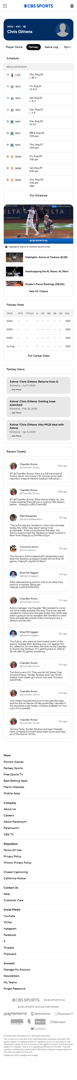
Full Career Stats (38, 356)
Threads (9, 948)
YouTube (9, 916)
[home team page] (12, 75)
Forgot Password (14, 989)
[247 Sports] (15, 1013)
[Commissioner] (20, 1020)
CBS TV (9, 834)
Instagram (10, 928)
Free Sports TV (13, 774)
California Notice (15, 878)
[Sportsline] (40, 1013)
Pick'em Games (13, 762)
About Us (10, 809)
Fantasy (33, 47)
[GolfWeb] (38, 1029)
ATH (17, 86)
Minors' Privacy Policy (18, 863)
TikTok (8, 922)
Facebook (10, 935)
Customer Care (13, 900)
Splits (67, 47)
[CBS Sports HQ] (54, 999)
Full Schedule (38, 195)
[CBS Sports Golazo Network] (38, 1006)
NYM (18, 156)
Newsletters (11, 976)
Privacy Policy (12, 856)
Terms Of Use (12, 850)
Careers (9, 815)
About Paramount (15, 822)
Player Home (14, 47)
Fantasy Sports (13, 768)
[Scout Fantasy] (58, 1021)
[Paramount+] (64, 1013)
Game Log (51, 47)
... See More (15, 390)
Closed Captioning (16, 872)
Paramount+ (11, 828)
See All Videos (38, 291)
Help (7, 894)
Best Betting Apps (15, 781)
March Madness (14, 787)
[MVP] (40, 1020)
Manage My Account (17, 969)
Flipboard (10, 954)
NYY (17, 121)
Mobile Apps (12, 793)
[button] (5, 6)
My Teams (10, 982)
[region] (38, 224)
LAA (17, 75)
